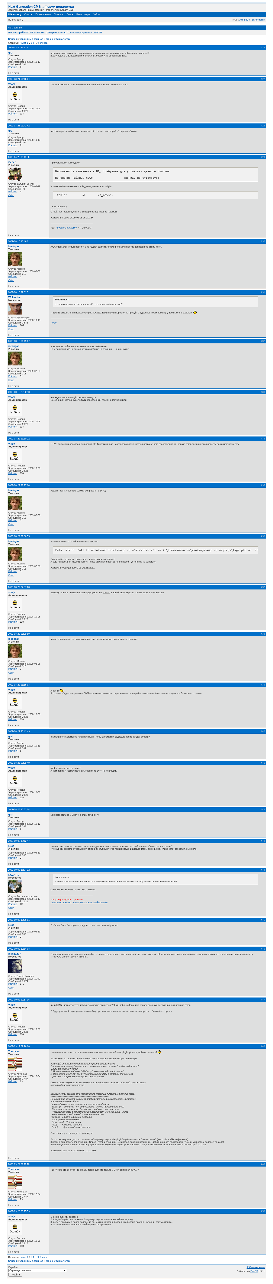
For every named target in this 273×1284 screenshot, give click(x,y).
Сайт (11, 195)
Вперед (43, 43)
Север (12, 162)
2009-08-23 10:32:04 (19, 809)
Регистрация (83, 14)
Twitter (54, 322)
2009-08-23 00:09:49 (19, 762)
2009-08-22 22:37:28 (19, 587)
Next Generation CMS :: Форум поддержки (41, 6)
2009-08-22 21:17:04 (19, 485)
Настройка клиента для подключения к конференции (79, 902)
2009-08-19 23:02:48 (19, 392)
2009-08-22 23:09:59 (19, 633)
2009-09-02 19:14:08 (19, 948)
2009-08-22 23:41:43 (19, 731)
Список (28, 14)
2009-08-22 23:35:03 (19, 684)
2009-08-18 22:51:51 (19, 292)
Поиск (70, 14)
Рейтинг (12, 67)
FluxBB (254, 1271)
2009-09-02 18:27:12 (19, 869)
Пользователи (43, 14)
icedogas (13, 246)
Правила (58, 14)
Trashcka (14, 1051)
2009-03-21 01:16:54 (19, 79)
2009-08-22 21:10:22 (19, 438)
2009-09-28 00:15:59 (19, 1211)
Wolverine (14, 297)
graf (10, 52)
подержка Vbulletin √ (66, 227)
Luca (11, 846)
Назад (23, 43)
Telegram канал (56, 32)
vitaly (11, 84)
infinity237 (14, 953)
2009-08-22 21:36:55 (19, 536)
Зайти (96, 14)
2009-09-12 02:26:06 (19, 1046)
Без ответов (258, 19)
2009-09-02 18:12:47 (19, 841)
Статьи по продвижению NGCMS (84, 32)
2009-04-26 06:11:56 (18, 157)
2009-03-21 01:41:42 (19, 125)
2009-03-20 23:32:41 (19, 47)
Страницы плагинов (31, 39)
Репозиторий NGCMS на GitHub (26, 32)
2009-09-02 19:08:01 (19, 920)
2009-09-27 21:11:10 (18, 1164)
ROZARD (13, 874)
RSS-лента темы (256, 1267)
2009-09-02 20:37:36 (19, 999)
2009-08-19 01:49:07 (19, 341)
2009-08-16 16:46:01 (19, 241)
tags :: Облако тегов (58, 39)
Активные (244, 19)
